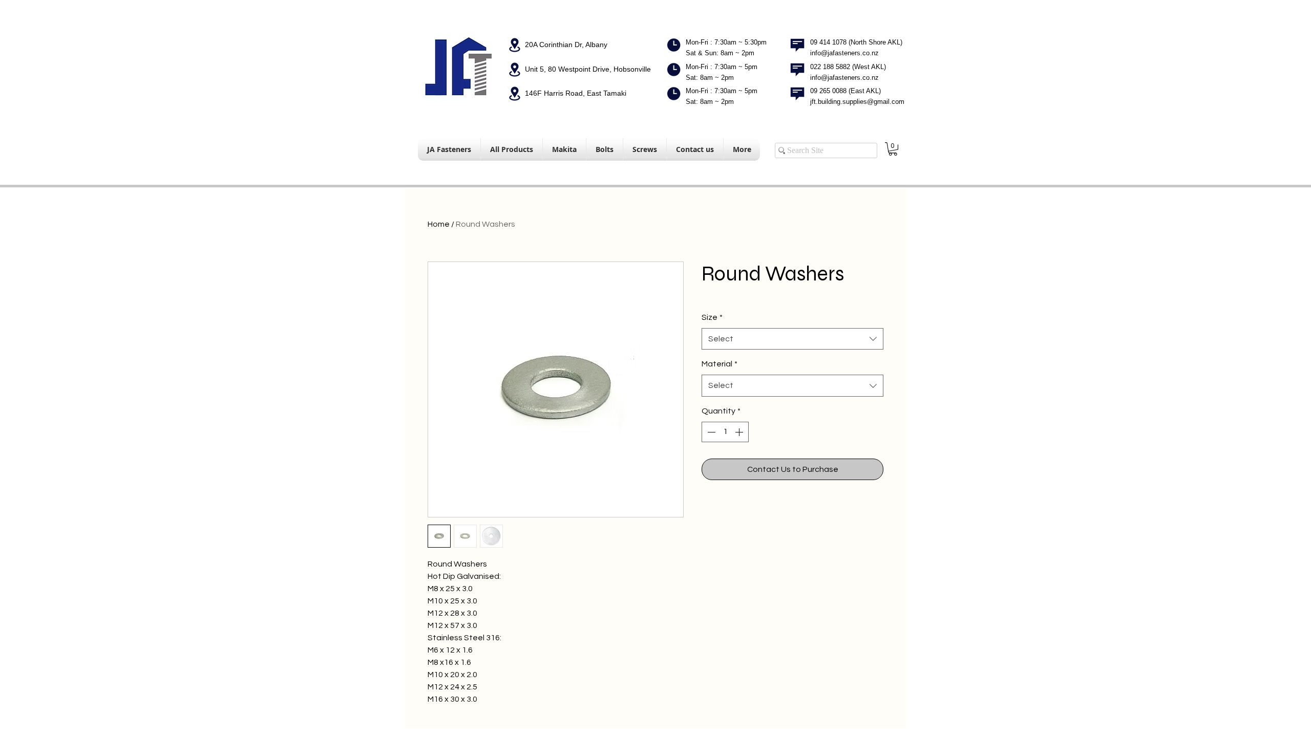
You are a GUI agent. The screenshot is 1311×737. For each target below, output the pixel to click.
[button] (893, 149)
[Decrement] (710, 432)
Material (719, 364)
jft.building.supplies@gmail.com (857, 101)
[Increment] (740, 432)
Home (439, 224)
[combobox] (792, 339)
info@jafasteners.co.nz (844, 53)
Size (712, 317)
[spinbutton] (725, 432)
